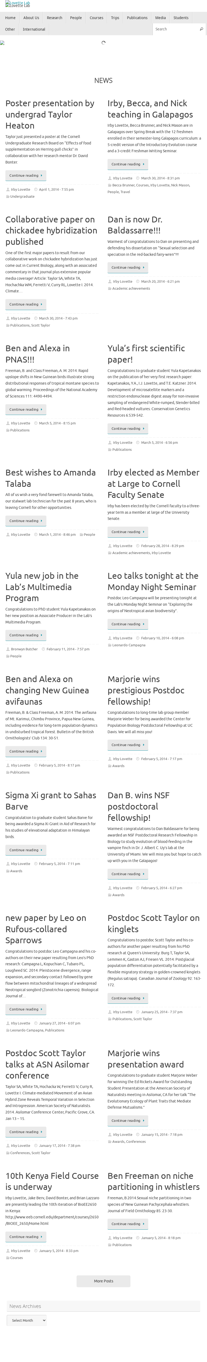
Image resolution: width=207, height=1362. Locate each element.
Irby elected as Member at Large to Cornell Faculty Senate (153, 480)
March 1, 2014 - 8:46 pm (57, 531)
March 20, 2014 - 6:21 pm (160, 278)
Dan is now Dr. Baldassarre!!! (135, 221)
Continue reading (24, 172)
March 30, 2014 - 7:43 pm (58, 315)
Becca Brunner (123, 181)
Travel (125, 188)
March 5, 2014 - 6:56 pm (159, 439)
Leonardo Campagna (129, 641)
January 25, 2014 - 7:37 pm (161, 1008)
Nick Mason (180, 181)
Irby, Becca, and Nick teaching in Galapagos (150, 105)
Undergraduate (22, 193)
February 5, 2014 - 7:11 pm (59, 860)
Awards (118, 762)
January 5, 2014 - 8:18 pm (161, 1234)
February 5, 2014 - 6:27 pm (161, 884)
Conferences (20, 1149)
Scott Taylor (40, 322)
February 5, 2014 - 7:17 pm (161, 755)
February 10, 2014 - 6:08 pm (162, 634)
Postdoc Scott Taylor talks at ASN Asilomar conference (47, 1060)
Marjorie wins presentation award (146, 1055)
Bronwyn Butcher (24, 645)
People (113, 188)
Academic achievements (131, 285)
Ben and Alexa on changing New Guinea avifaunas (47, 686)
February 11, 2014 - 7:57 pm (68, 645)
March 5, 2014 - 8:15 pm (57, 419)
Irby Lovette (20, 185)
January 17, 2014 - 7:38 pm (59, 1142)
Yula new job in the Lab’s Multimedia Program (42, 583)
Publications (20, 322)
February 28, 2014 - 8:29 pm (162, 542)
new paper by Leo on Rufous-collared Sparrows (45, 925)
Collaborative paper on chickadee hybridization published (51, 227)
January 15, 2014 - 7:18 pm (161, 1131)
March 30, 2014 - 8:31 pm (160, 174)
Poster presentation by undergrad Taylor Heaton (49, 110)
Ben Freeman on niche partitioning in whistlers (154, 1178)
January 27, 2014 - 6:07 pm (59, 1019)
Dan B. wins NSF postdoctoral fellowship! (139, 803)
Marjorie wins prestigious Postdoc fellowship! (146, 686)
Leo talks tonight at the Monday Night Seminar (153, 578)
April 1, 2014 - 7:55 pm (56, 185)
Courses (142, 181)
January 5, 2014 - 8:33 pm (58, 1247)
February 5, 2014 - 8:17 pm (59, 762)
